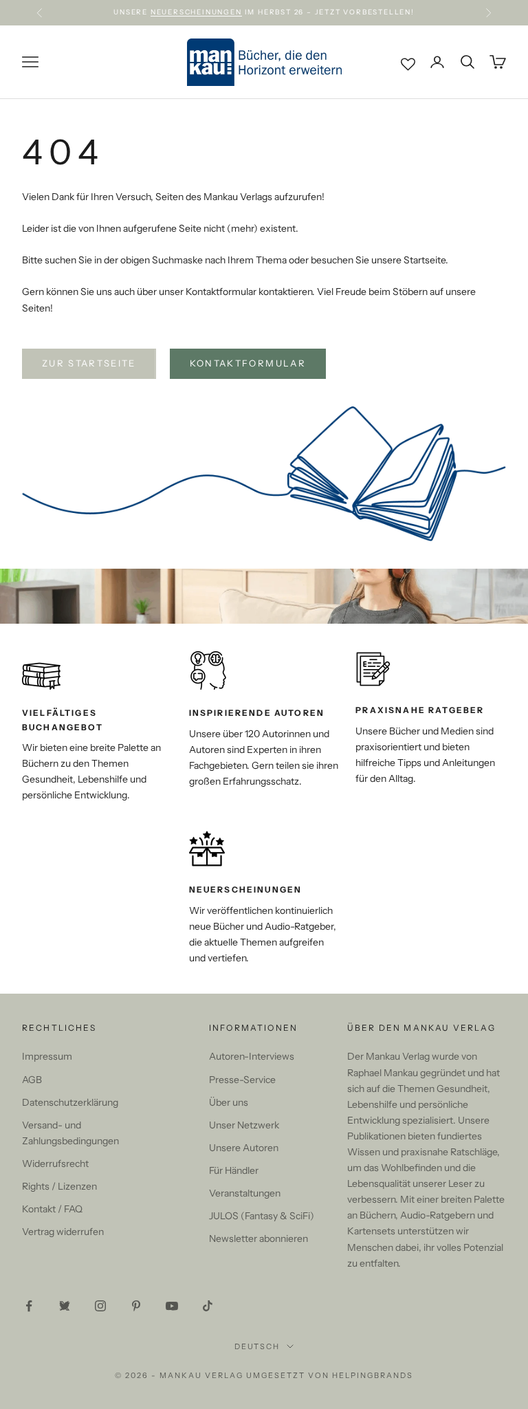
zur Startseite (89, 363)
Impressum (47, 1056)
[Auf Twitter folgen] (65, 1306)
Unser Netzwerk (244, 1125)
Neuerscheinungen (196, 12)
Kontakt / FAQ (52, 1209)
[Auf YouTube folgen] (172, 1306)
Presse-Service (242, 1079)
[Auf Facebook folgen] (29, 1306)
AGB (32, 1079)
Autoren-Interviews (251, 1056)
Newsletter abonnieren (258, 1238)
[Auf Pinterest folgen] (136, 1306)
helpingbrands (372, 1375)
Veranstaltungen (244, 1193)
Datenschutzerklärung (70, 1102)
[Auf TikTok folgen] (207, 1306)
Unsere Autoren (243, 1148)
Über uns (228, 1102)
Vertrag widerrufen (63, 1231)
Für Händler (233, 1170)
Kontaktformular (248, 363)
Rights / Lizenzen (59, 1186)
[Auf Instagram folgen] (100, 1306)
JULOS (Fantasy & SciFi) (261, 1216)
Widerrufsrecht (55, 1163)
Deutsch (257, 1346)
